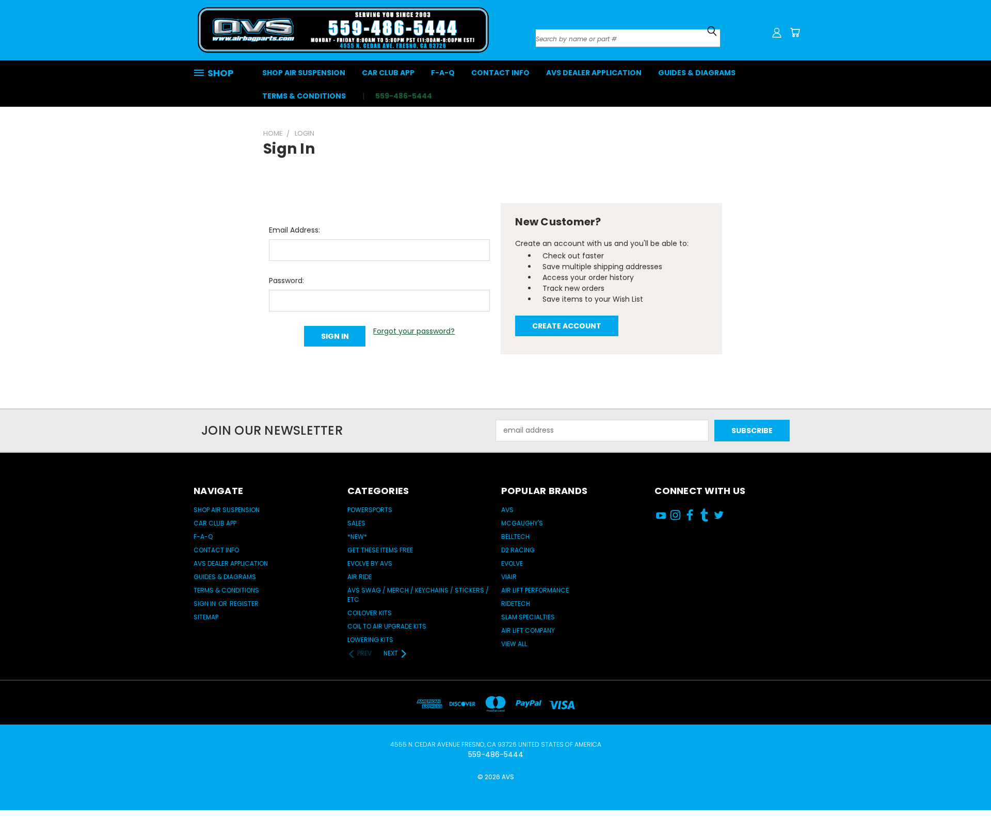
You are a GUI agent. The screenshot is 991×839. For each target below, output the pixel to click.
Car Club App (388, 73)
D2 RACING (518, 550)
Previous (964, 799)
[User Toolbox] (777, 32)
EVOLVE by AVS (369, 563)
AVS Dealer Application (594, 73)
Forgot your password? (414, 331)
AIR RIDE (359, 576)
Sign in (205, 603)
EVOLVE (512, 563)
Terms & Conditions (304, 96)
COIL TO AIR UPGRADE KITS (386, 626)
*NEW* (357, 536)
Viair (509, 576)
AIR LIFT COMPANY (528, 630)
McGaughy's (522, 523)
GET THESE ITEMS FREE (380, 550)
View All (514, 643)
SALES (356, 523)
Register (244, 603)
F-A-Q (443, 73)
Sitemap (206, 617)
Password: (286, 280)
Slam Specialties (528, 617)
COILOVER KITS (369, 612)
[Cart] (795, 32)
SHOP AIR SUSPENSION (303, 73)
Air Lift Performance (535, 590)
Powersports (369, 509)
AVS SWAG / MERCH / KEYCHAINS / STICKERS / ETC (418, 595)
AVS (507, 509)
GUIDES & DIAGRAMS (697, 73)
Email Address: (294, 230)
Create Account (566, 326)
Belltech (515, 536)
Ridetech (515, 603)
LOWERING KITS (370, 639)
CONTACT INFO (500, 73)
